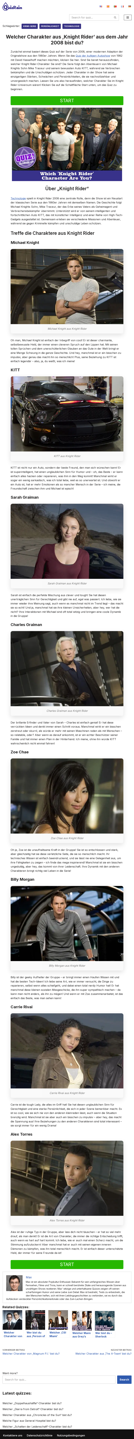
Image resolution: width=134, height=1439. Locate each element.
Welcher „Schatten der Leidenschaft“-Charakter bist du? (37, 1426)
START (67, 100)
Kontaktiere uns (12, 1435)
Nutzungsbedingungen (71, 1435)
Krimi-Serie (29, 26)
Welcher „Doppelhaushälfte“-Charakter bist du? (32, 1403)
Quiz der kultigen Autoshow (93, 55)
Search (124, 1379)
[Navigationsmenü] (128, 17)
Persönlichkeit (50, 26)
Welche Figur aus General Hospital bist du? (29, 1420)
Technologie (71, 26)
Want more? (10, 1373)
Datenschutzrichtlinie (39, 1435)
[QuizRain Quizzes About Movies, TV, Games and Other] (12, 6)
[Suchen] (115, 17)
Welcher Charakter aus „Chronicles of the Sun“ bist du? (37, 1415)
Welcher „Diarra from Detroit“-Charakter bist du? (32, 1409)
